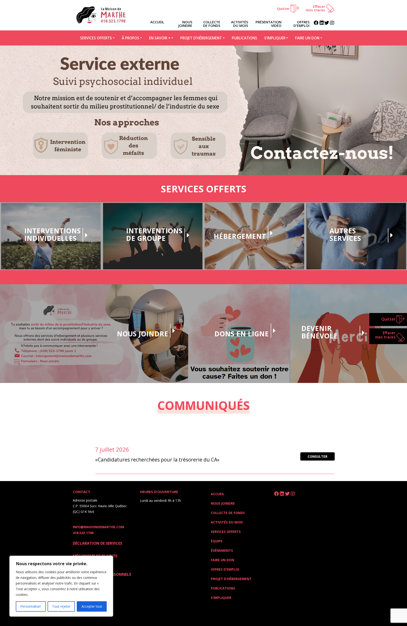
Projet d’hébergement (201, 38)
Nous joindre (185, 24)
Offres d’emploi (301, 24)
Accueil (217, 494)
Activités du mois (239, 24)
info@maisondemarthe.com (98, 527)
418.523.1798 (83, 533)
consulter (317, 456)
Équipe (217, 541)
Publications (244, 38)
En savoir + (159, 38)
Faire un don (307, 38)
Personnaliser (30, 606)
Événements (222, 550)
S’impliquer (274, 38)
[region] (61, 586)
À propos (130, 38)
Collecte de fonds (211, 24)
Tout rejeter (61, 606)
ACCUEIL (157, 22)
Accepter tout (91, 606)
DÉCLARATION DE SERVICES (97, 543)
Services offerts (96, 38)
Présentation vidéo (268, 24)
